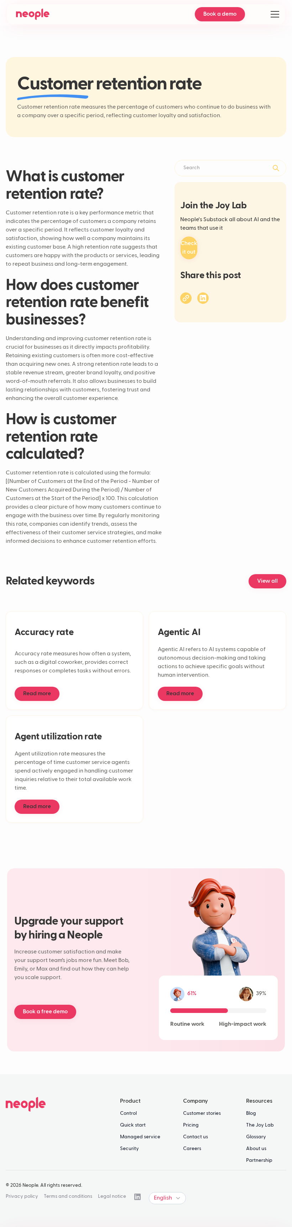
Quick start (133, 1125)
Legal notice (112, 1196)
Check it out (189, 248)
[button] (273, 14)
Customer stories (202, 1113)
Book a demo (219, 14)
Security (129, 1148)
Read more (37, 694)
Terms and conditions (68, 1196)
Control (128, 1113)
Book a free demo (45, 1012)
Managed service (140, 1136)
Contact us (195, 1136)
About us (256, 1148)
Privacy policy (22, 1196)
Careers (192, 1148)
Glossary (256, 1136)
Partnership (259, 1160)
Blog (251, 1113)
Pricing (191, 1125)
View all (267, 581)
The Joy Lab (260, 1125)
